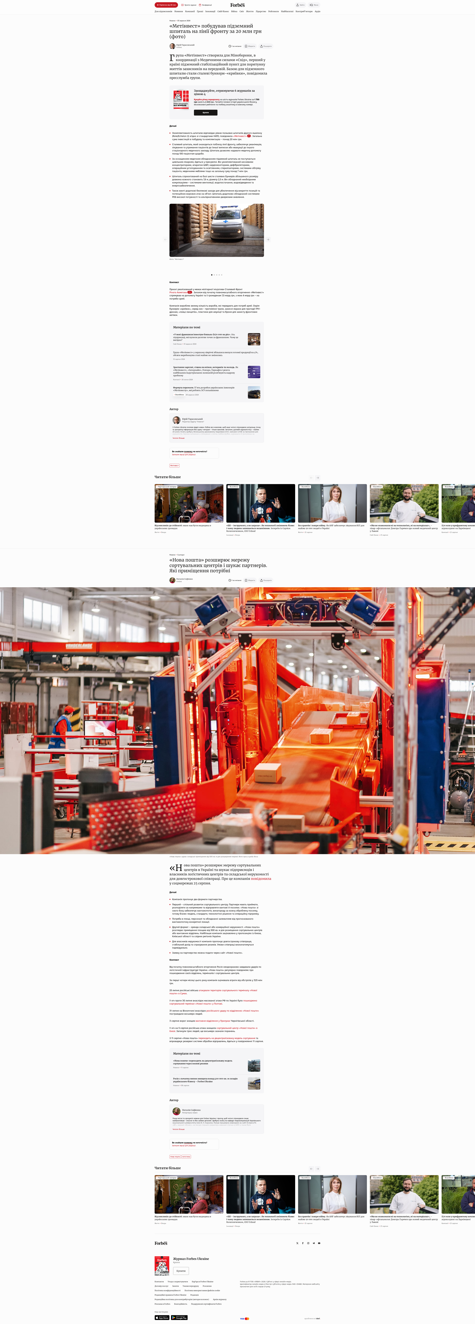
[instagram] (308, 1243)
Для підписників (163, 11)
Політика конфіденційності (168, 1290)
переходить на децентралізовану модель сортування (226, 1038)
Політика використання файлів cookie (202, 1290)
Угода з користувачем (178, 1282)
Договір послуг (161, 1286)
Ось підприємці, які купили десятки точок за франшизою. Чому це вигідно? (205, 337)
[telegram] (313, 1243)
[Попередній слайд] (268, 239)
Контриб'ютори (304, 11)
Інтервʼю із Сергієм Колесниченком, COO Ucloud (260, 528)
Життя (249, 11)
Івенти (175, 1286)
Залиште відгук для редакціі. (184, 455)
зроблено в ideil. (312, 1319)
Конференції (207, 5)
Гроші (200, 11)
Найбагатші (287, 11)
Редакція (194, 1295)
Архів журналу (219, 1299)
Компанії (190, 11)
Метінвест (174, 466)
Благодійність (180, 1304)
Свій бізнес (223, 11)
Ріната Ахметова (178, 292)
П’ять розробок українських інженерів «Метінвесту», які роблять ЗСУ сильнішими (203, 389)
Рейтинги (273, 11)
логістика (186, 1157)
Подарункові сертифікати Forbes (206, 1304)
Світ (242, 11)
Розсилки (207, 1286)
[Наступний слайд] (317, 477)
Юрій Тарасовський (185, 45)
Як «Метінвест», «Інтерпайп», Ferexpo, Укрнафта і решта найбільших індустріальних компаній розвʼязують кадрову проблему (205, 371)
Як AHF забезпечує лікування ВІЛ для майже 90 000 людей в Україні (331, 526)
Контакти (159, 1282)
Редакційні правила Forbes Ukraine (170, 1295)
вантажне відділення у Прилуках (213, 1021)
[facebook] (303, 1243)
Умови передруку (191, 1286)
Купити (206, 113)
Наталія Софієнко (184, 579)
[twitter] (297, 1243)
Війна (234, 11)
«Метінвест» (240, 136)
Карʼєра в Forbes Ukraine (202, 1282)
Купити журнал (190, 5)
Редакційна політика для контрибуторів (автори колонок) (182, 1299)
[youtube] (319, 1243)
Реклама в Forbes (162, 1304)
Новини (178, 11)
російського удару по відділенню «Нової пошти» (232, 1011)
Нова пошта (175, 1157)
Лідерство (261, 11)
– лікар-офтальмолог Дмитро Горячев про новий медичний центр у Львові (404, 528)
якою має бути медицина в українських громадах (183, 526)
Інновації (210, 11)
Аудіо (317, 11)
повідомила (261, 879)
